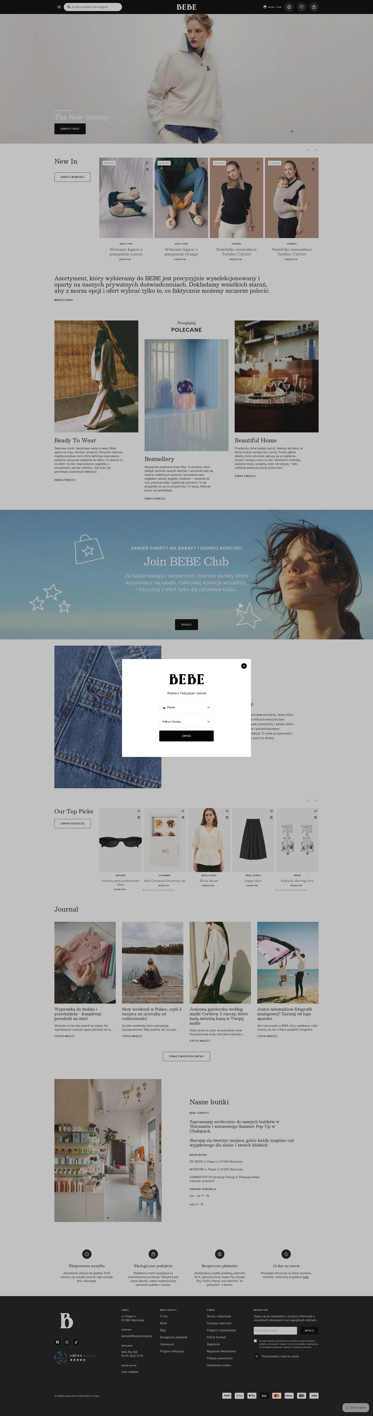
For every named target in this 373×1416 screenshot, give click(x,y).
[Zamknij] (244, 666)
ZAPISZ (186, 736)
